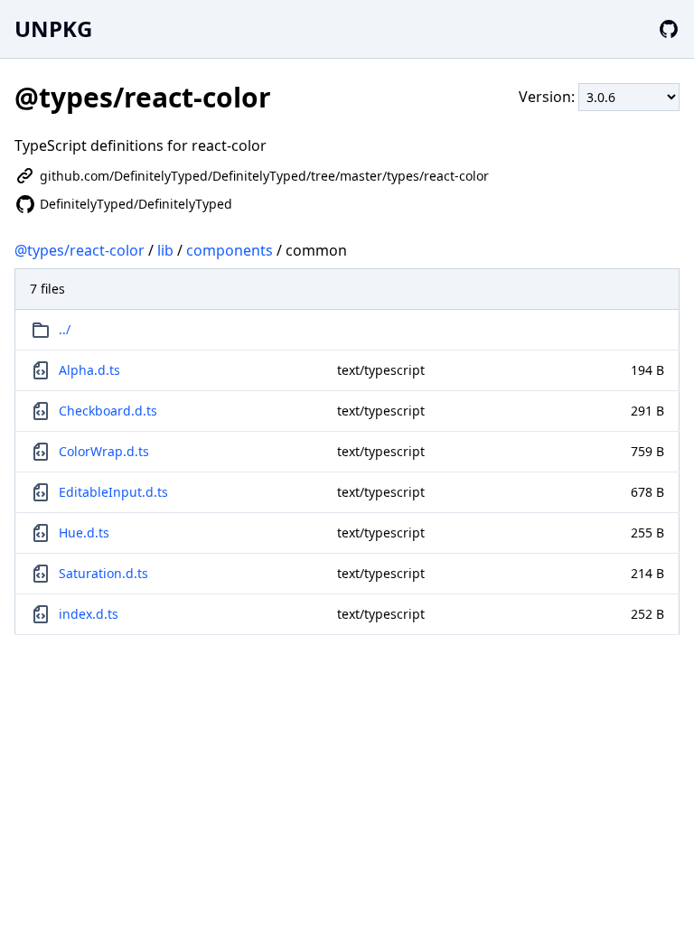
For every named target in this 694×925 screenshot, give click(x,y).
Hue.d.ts (84, 532)
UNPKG (53, 28)
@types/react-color (79, 250)
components (229, 250)
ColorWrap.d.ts (104, 451)
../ (64, 329)
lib (165, 250)
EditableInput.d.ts (113, 491)
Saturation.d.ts (103, 573)
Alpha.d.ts (89, 369)
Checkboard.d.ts (108, 410)
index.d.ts (88, 613)
